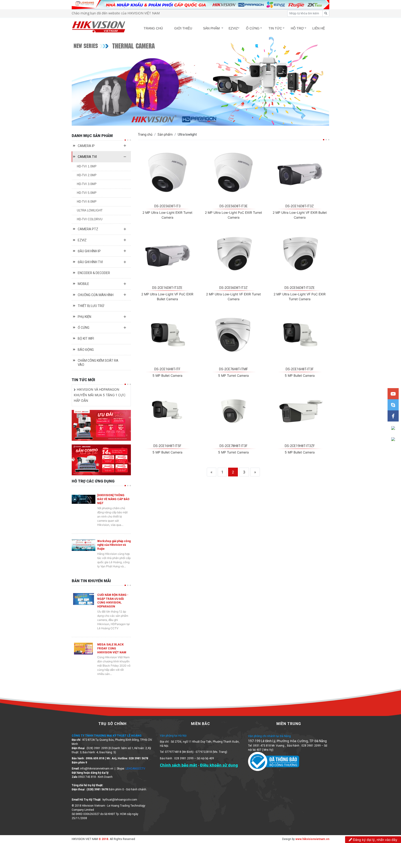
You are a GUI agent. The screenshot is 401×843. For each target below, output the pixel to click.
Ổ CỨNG (252, 28)
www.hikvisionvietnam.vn (312, 839)
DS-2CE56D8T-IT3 (167, 206)
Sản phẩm (165, 134)
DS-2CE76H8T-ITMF (233, 369)
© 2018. (103, 839)
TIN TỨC (275, 28)
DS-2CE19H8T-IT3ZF (300, 446)
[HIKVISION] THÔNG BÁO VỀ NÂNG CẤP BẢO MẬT (113, 499)
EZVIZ (233, 28)
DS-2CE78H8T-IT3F (233, 446)
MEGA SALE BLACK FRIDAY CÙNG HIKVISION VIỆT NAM (111, 648)
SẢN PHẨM (211, 28)
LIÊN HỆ (318, 28)
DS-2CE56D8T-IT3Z (233, 288)
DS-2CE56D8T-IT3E (234, 206)
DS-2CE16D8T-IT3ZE (167, 288)
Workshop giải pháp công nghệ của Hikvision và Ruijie (114, 545)
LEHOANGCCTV (135, 768)
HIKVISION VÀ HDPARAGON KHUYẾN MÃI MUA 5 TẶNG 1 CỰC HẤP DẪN (100, 394)
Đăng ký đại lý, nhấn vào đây (374, 840)
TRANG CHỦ (153, 28)
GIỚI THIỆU (183, 28)
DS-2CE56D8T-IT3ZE (300, 288)
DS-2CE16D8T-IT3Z (299, 206)
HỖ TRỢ (297, 28)
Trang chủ (145, 134)
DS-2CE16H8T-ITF (167, 369)
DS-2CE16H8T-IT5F (167, 446)
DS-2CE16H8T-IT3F (300, 369)
